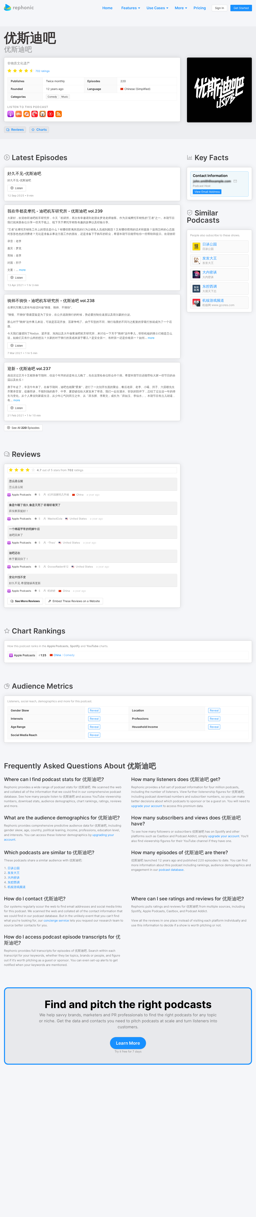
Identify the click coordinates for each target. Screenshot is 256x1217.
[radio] (9, 71)
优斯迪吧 (18, 49)
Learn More (128, 1043)
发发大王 (209, 258)
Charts (41, 130)
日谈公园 (209, 244)
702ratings (42, 71)
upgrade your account (146, 806)
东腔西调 (209, 286)
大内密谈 (209, 272)
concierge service (56, 920)
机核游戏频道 (213, 300)
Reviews (17, 130)
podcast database (171, 870)
